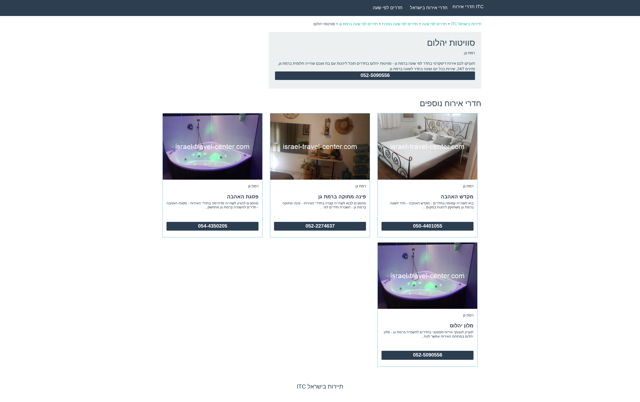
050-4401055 (427, 226)
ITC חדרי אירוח (468, 6)
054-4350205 (212, 226)
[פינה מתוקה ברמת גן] (320, 146)
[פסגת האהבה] (212, 146)
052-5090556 (375, 75)
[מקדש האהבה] (428, 146)
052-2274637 (320, 226)
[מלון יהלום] (428, 275)
